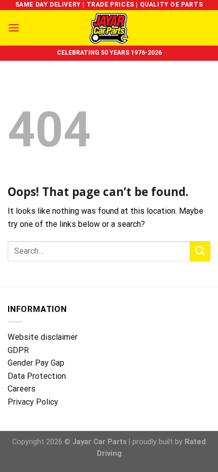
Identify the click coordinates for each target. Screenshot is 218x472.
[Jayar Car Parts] (109, 28)
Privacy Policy (33, 402)
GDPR (18, 350)
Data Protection (37, 376)
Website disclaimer (43, 337)
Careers (21, 389)
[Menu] (14, 27)
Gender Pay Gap (36, 363)
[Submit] (200, 251)
